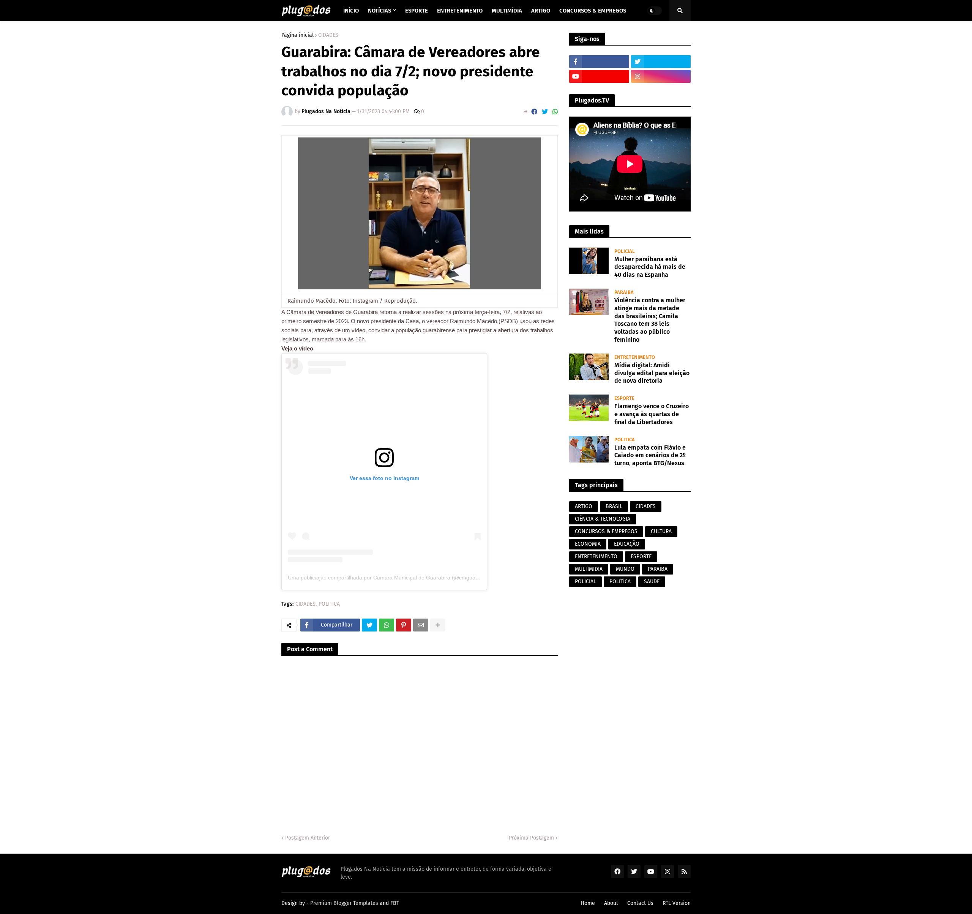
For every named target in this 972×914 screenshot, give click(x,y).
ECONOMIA (588, 544)
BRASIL (614, 506)
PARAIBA (657, 569)
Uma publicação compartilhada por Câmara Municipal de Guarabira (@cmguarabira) (389, 578)
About (611, 903)
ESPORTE (641, 556)
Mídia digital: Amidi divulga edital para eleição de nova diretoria (652, 373)
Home (588, 903)
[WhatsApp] (555, 112)
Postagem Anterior (307, 838)
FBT (394, 903)
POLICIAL (585, 581)
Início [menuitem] (351, 10)
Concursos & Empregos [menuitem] (592, 10)
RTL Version (677, 903)
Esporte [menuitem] (416, 10)
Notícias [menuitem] (379, 10)
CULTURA (661, 531)
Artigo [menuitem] (540, 10)
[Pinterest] (403, 625)
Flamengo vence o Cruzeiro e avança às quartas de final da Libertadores (651, 414)
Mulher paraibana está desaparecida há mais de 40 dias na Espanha (649, 267)
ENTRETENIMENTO (596, 556)
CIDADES (328, 35)
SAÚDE (652, 581)
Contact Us (640, 903)
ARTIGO (583, 506)
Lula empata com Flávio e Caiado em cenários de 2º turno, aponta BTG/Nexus (650, 455)
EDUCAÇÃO (626, 544)
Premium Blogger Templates (344, 903)
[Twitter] (545, 112)
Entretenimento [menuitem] (460, 10)
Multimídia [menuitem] (507, 10)
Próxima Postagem (531, 838)
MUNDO (625, 569)
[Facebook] (534, 112)
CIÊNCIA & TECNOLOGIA (602, 519)
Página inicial (297, 35)
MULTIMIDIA (589, 569)
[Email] (420, 625)
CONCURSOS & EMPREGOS (606, 531)
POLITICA (329, 604)
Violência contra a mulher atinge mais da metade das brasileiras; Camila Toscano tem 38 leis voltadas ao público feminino (649, 320)
